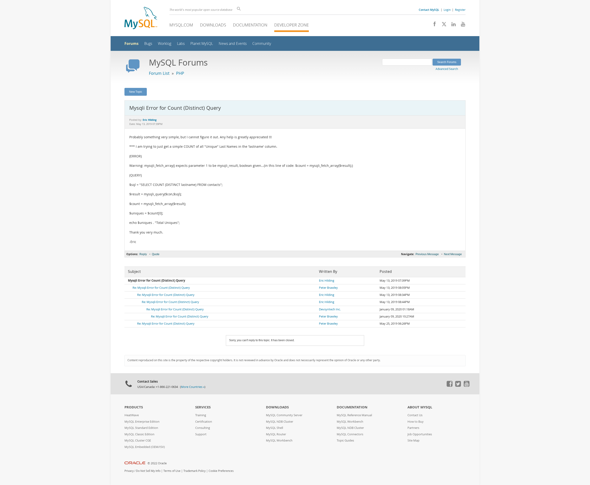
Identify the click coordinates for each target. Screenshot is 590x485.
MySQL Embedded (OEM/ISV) (144, 447)
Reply (143, 254)
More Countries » (192, 387)
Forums (131, 43)
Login (447, 10)
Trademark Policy (194, 471)
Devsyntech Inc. (330, 309)
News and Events (233, 43)
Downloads (213, 25)
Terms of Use (171, 471)
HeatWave (131, 415)
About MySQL (419, 407)
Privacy (129, 471)
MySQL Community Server (284, 415)
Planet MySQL (201, 43)
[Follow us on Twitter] (458, 385)
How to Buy (415, 422)
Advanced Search (447, 69)
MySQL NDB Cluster (279, 422)
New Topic (135, 91)
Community (261, 43)
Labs (181, 43)
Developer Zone (291, 25)
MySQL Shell (274, 428)
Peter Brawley (328, 288)
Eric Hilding (326, 281)
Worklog (164, 43)
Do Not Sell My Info (148, 471)
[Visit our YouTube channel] (461, 25)
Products (133, 407)
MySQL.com (181, 25)
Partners (413, 428)
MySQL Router (276, 434)
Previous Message (427, 254)
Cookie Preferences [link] (221, 471)
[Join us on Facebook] (433, 25)
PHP (180, 73)
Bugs (148, 43)
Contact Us (414, 415)
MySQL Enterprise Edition (141, 422)
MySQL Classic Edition (139, 434)
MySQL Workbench (279, 440)
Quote (155, 254)
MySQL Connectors (350, 434)
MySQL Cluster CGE (137, 440)
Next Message (453, 254)
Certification (203, 422)
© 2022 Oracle (157, 463)
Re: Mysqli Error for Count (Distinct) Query (161, 288)
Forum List (159, 73)
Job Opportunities (419, 434)
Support (200, 434)
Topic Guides (345, 440)
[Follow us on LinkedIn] (452, 25)
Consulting (202, 428)
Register (460, 10)
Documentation (250, 25)
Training (200, 415)
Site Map (413, 440)
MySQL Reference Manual (354, 415)
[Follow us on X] (442, 25)
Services (203, 407)
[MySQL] (140, 18)
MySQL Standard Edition (141, 428)
